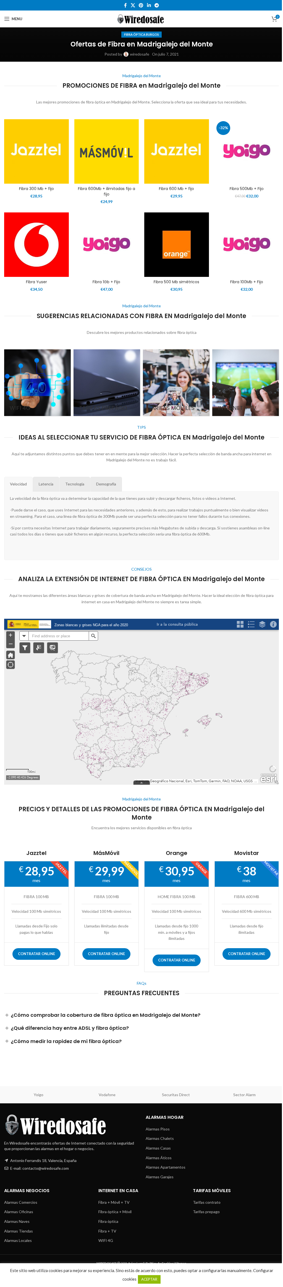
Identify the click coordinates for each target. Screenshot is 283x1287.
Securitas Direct (176, 1094)
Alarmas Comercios (20, 1202)
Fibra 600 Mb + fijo (176, 188)
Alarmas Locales (18, 1240)
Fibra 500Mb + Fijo (247, 188)
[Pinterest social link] (141, 5)
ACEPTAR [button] (149, 1279)
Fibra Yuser (36, 282)
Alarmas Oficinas (18, 1211)
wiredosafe (139, 54)
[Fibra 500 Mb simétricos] (176, 244)
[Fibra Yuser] (36, 244)
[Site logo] (141, 18)
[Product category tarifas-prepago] (107, 382)
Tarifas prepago (206, 1211)
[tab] (18, 484)
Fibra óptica (108, 1221)
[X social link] (133, 5)
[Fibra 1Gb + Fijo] (106, 244)
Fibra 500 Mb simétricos (176, 282)
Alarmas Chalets (160, 1138)
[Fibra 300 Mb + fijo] (36, 151)
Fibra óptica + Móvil (115, 1211)
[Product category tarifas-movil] (176, 382)
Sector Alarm (244, 1094)
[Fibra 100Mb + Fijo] (246, 244)
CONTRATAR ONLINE (36, 953)
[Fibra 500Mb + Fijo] (246, 151)
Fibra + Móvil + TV (114, 1202)
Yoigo (38, 1094)
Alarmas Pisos (158, 1129)
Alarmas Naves (17, 1221)
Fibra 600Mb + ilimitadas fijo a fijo (106, 191)
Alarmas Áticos (159, 1157)
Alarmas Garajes (160, 1176)
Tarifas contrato (207, 1202)
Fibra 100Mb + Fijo (246, 282)
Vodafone (107, 1094)
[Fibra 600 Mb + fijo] (176, 151)
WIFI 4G (105, 1240)
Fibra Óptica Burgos (141, 34)
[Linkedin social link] (149, 5)
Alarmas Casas (158, 1148)
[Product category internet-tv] (245, 382)
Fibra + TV (107, 1231)
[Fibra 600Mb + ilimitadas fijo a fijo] (106, 151)
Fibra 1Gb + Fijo (106, 282)
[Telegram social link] (157, 5)
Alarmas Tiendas (18, 1231)
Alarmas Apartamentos (165, 1167)
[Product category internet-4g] (37, 382)
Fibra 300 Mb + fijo (36, 188)
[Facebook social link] (125, 5)
